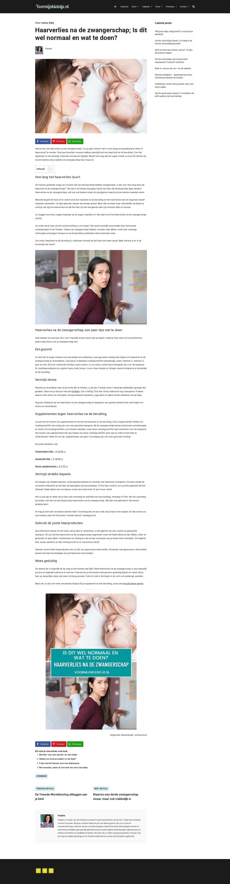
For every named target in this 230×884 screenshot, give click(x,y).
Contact (183, 6)
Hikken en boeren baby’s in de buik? (57, 759)
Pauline (61, 815)
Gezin (134, 6)
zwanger (42, 776)
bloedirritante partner (133, 583)
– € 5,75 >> (51, 466)
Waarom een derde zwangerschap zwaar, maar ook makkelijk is (115, 797)
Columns (124, 6)
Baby (51, 22)
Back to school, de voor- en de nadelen (173, 68)
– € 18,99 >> (49, 459)
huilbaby (76, 391)
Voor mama (41, 22)
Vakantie (146, 6)
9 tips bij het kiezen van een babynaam (59, 763)
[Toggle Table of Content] (49, 169)
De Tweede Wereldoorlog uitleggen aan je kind (61, 797)
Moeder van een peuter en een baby (58, 754)
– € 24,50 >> (50, 451)
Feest (157, 6)
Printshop (170, 6)
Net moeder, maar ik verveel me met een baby (63, 767)
